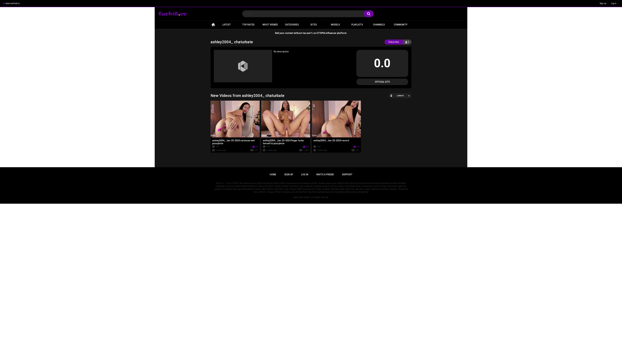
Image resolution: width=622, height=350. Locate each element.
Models (335, 24)
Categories (292, 24)
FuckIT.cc (308, 197)
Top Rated (248, 24)
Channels (379, 24)
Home (213, 25)
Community (400, 24)
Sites (313, 24)
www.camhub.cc (13, 3)
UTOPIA (321, 33)
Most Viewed (270, 24)
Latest (226, 24)
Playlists (357, 24)
